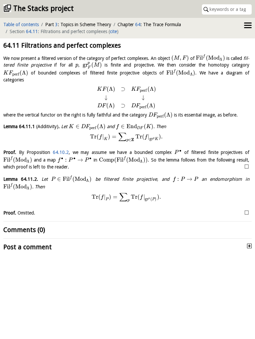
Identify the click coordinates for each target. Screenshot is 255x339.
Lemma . (31, 126)
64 (137, 24)
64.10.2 (61, 152)
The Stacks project (43, 8)
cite (113, 31)
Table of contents (21, 24)
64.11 (32, 31)
